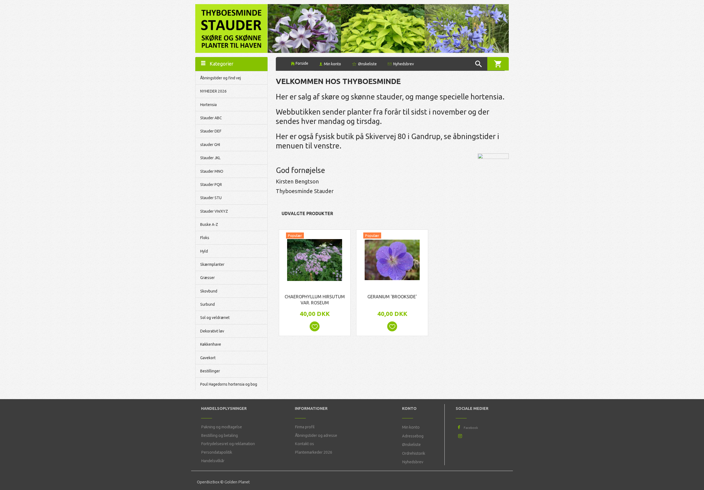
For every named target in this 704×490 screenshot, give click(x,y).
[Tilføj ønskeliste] (315, 326)
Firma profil (305, 427)
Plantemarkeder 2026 (313, 452)
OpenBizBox (208, 482)
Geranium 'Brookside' (392, 296)
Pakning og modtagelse (221, 427)
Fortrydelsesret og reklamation (228, 444)
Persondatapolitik (216, 452)
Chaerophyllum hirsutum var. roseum (315, 299)
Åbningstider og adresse (316, 435)
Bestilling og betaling (219, 435)
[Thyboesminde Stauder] (231, 28)
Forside (302, 63)
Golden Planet (237, 482)
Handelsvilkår (212, 461)
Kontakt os (304, 444)
